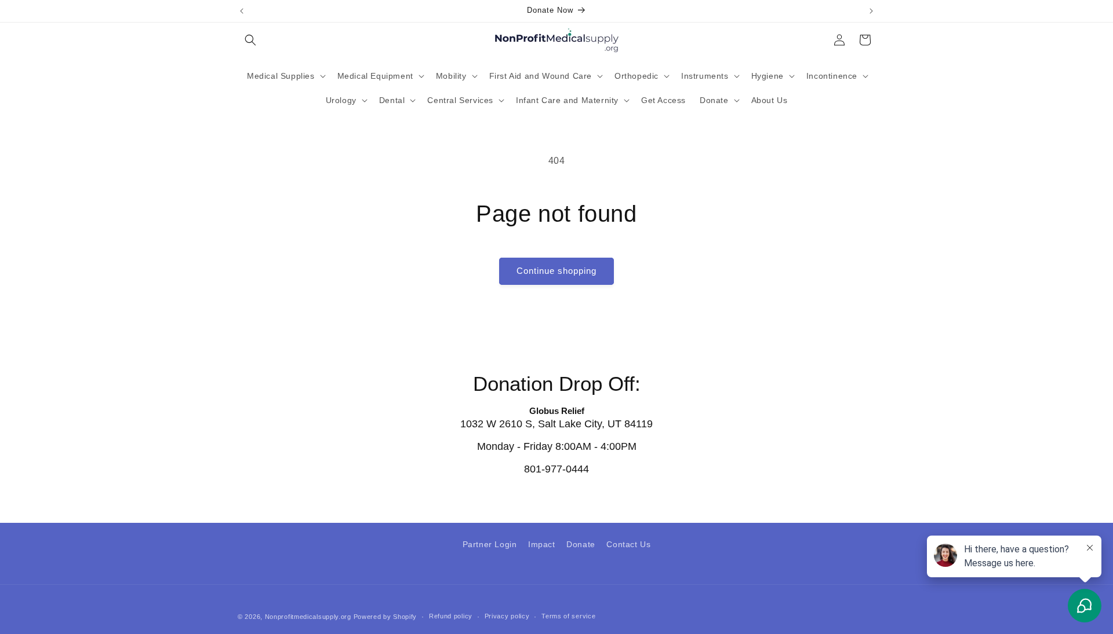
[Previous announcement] (241, 11)
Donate (580, 544)
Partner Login (490, 544)
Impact (541, 544)
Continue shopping (556, 271)
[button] (250, 40)
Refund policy (450, 616)
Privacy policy (507, 616)
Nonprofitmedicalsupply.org (308, 616)
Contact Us (628, 544)
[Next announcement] (871, 11)
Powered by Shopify (385, 616)
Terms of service (568, 616)
